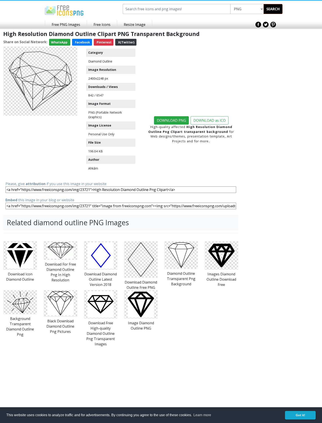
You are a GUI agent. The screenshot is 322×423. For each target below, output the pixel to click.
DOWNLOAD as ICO (209, 120)
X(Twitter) (125, 42)
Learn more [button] (202, 415)
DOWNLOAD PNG (171, 120)
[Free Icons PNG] (64, 10)
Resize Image (134, 24)
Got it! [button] (300, 415)
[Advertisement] (40, 148)
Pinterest (103, 42)
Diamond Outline (100, 61)
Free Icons (102, 24)
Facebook (82, 42)
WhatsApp (59, 42)
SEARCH (273, 9)
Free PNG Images (66, 24)
